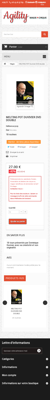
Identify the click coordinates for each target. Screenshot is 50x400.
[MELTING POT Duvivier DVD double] (16, 297)
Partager (22, 147)
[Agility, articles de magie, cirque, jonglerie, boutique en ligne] (25, 17)
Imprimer (14, 156)
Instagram (41, 2)
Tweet (11, 147)
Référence (10, 126)
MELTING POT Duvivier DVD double (16, 311)
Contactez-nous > (16, 189)
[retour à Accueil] (4, 64)
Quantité (12, 208)
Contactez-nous (42, 3)
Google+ (34, 147)
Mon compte (9, 375)
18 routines (16, 318)
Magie (12, 64)
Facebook (30, 2)
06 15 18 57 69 (17, 2)
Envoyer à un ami (17, 152)
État (7, 130)
